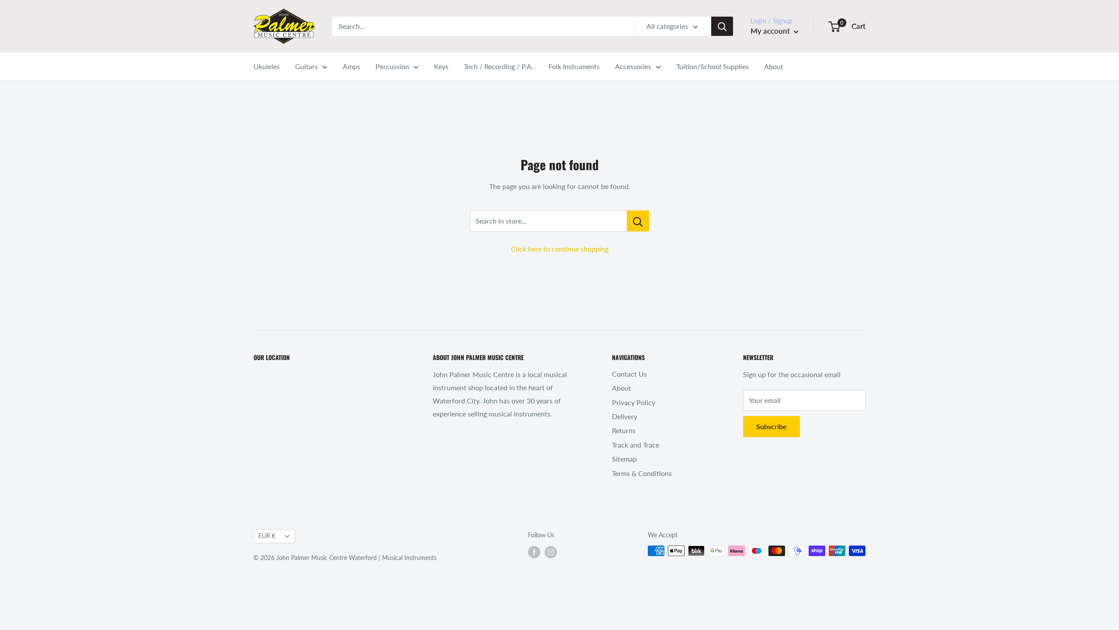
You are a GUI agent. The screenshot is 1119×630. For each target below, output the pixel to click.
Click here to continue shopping (559, 249)
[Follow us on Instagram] (551, 552)
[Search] (722, 26)
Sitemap (624, 459)
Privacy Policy (633, 402)
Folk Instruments (574, 66)
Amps (351, 66)
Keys (441, 66)
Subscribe (771, 426)
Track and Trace (635, 445)
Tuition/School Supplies (712, 66)
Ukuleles (267, 66)
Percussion (392, 66)
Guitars (306, 66)
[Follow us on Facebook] (534, 552)
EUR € (266, 535)
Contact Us (629, 374)
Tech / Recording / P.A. (498, 66)
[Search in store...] (638, 220)
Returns (624, 430)
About (773, 66)
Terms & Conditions (642, 473)
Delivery (624, 416)
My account (771, 30)
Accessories (633, 66)
